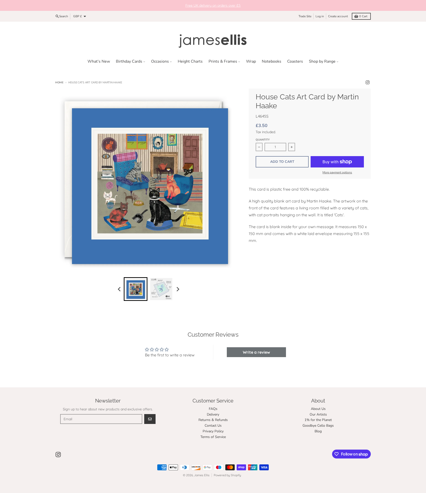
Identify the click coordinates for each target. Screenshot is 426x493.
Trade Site (305, 16)
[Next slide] (177, 289)
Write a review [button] (256, 352)
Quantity (263, 140)
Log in (320, 16)
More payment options (337, 172)
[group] (135, 289)
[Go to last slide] (119, 289)
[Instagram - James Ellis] (367, 82)
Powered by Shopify (227, 475)
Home (59, 82)
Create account (338, 16)
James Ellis (202, 475)
